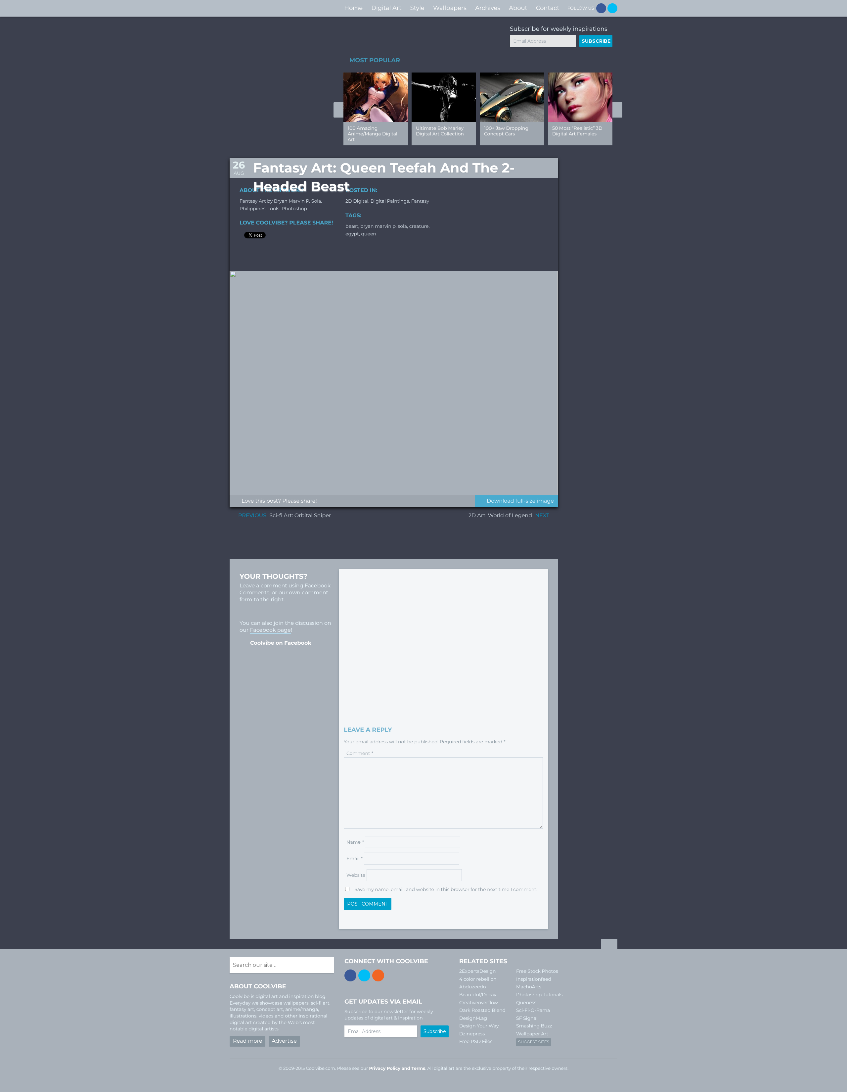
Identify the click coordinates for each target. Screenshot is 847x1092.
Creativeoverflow (478, 1003)
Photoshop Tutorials (539, 995)
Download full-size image (520, 501)
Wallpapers (450, 8)
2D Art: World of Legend (500, 516)
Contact (547, 8)
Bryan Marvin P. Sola (297, 201)
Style (417, 8)
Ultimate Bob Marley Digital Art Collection (440, 131)
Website (355, 875)
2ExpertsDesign (477, 971)
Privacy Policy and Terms (397, 1068)
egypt (352, 234)
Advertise (284, 1041)
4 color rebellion (478, 979)
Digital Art (386, 8)
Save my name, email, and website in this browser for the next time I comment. (445, 889)
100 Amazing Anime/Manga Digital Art (372, 133)
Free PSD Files (475, 1041)
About (518, 8)
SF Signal (527, 1018)
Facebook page (270, 630)
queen (368, 234)
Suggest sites (533, 1042)
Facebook (601, 8)
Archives (487, 8)
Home (353, 8)
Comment (359, 753)
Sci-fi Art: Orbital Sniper (300, 516)
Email (354, 859)
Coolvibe (264, 8)
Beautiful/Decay (477, 995)
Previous (338, 110)
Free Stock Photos (537, 971)
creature (419, 226)
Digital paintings (390, 201)
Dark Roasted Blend (482, 1010)
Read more (247, 1041)
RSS (378, 975)
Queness (526, 1003)
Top (609, 945)
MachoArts (528, 987)
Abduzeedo (472, 987)
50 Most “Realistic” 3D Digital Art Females (577, 131)
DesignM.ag (473, 1018)
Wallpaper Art (532, 1034)
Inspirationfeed (533, 979)
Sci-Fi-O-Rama (533, 1010)
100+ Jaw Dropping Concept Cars (506, 131)
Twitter (612, 8)
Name (355, 842)
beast (351, 226)
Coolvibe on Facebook (280, 643)
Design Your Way (479, 1026)
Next (617, 110)
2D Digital (356, 201)
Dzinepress (472, 1034)
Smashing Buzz (534, 1026)
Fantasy (420, 201)
